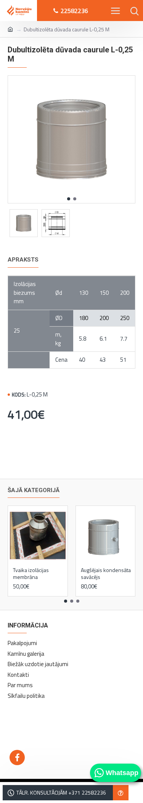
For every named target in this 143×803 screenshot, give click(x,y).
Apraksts (23, 259)
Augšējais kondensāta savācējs (106, 573)
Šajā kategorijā (33, 490)
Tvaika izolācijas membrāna (31, 573)
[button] (68, 198)
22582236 (74, 10)
